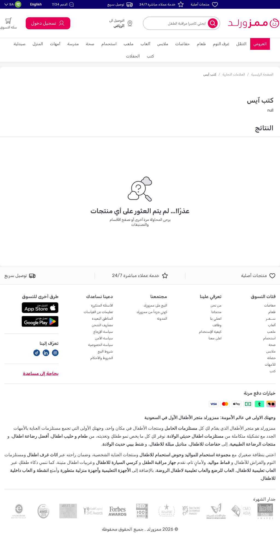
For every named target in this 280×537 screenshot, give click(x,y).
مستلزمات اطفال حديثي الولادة (195, 436)
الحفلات (133, 56)
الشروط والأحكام (101, 358)
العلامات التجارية (233, 74)
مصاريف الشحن (102, 325)
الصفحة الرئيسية (262, 74)
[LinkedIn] (46, 353)
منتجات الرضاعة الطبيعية (253, 444)
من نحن (216, 305)
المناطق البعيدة (102, 319)
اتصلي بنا (215, 319)
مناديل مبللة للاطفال (168, 444)
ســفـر (271, 319)
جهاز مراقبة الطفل (159, 462)
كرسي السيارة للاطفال (117, 462)
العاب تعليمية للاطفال (256, 470)
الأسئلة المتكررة (102, 305)
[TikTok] (36, 353)
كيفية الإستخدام (210, 332)
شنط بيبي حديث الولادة (123, 444)
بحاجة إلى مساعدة (41, 373)
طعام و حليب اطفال (69, 436)
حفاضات (182, 44)
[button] (63, 4)
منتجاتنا (216, 312)
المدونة (162, 319)
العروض (260, 44)
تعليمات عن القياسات (98, 312)
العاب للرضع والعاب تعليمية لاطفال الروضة (195, 470)
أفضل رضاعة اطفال (30, 436)
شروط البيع (105, 351)
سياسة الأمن (104, 338)
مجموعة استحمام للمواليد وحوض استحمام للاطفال (185, 454)
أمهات (55, 44)
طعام (201, 44)
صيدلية (19, 44)
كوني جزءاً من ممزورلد (151, 312)
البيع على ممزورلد (155, 305)
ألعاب (145, 44)
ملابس (162, 44)
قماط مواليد (219, 462)
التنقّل (241, 44)
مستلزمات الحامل (181, 428)
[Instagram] (55, 353)
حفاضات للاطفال (204, 444)
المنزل (38, 44)
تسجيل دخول (43, 23)
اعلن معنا (215, 338)
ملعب (128, 44)
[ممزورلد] (253, 23)
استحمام (108, 44)
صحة (90, 44)
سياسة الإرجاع (103, 332)
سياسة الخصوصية (100, 345)
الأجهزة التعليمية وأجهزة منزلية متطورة (95, 470)
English (36, 4)
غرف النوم (221, 44)
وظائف (216, 325)
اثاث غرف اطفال (42, 454)
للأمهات (270, 364)
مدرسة (73, 44)
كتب (150, 56)
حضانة (271, 358)
